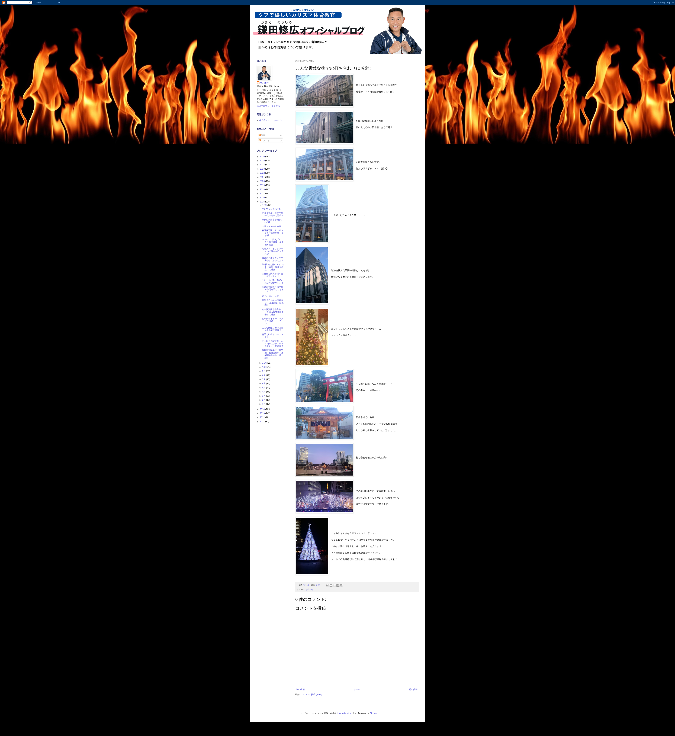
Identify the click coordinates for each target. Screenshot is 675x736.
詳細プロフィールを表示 (268, 106)
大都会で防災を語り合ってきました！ (272, 274)
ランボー (264, 83)
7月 (264, 379)
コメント (265, 140)
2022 (262, 173)
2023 (262, 169)
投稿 (263, 135)
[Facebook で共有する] (337, 585)
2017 (262, 193)
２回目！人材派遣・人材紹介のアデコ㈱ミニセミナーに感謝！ (273, 343)
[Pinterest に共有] (341, 585)
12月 (264, 205)
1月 (264, 404)
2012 (262, 417)
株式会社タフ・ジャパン (270, 120)
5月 (264, 387)
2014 (262, 409)
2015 (262, 202)
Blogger (373, 713)
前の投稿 (413, 689)
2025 (262, 160)
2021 (262, 177)
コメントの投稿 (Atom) (311, 694)
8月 (264, 375)
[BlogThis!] (331, 585)
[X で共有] (334, 585)
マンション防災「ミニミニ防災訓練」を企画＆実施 (273, 242)
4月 (264, 391)
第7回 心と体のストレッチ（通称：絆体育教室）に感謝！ (273, 267)
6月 (264, 383)
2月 (264, 400)
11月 (264, 363)
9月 (264, 371)
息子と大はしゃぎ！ (271, 296)
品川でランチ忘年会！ (272, 209)
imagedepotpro (345, 713)
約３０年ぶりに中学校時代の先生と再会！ (273, 214)
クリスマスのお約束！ (272, 226)
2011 (262, 421)
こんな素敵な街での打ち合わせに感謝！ (272, 329)
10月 (264, 367)
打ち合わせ (308, 589)
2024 (262, 164)
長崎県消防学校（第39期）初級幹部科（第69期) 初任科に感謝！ (273, 354)
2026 (262, 156)
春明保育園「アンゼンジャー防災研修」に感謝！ (273, 233)
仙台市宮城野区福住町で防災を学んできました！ (273, 289)
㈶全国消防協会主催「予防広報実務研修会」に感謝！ (273, 312)
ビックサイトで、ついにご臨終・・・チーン (273, 321)
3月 (264, 396)
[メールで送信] (327, 585)
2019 (262, 185)
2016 (262, 197)
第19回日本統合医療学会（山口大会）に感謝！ (273, 303)
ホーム (357, 689)
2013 (262, 413)
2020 (262, 181)
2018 (262, 189)
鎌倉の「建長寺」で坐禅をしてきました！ (273, 259)
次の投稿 (300, 689)
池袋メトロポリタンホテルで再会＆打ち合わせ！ (273, 251)
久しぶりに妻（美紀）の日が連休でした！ (273, 281)
